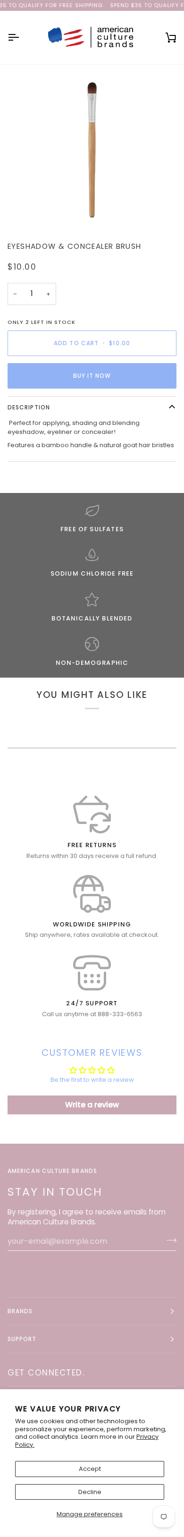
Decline (89, 1491)
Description (29, 407)
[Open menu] (22, 37)
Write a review (92, 1104)
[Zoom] (92, 149)
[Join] (168, 1240)
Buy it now (92, 376)
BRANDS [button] (20, 1311)
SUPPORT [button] (22, 1339)
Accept (90, 1468)
